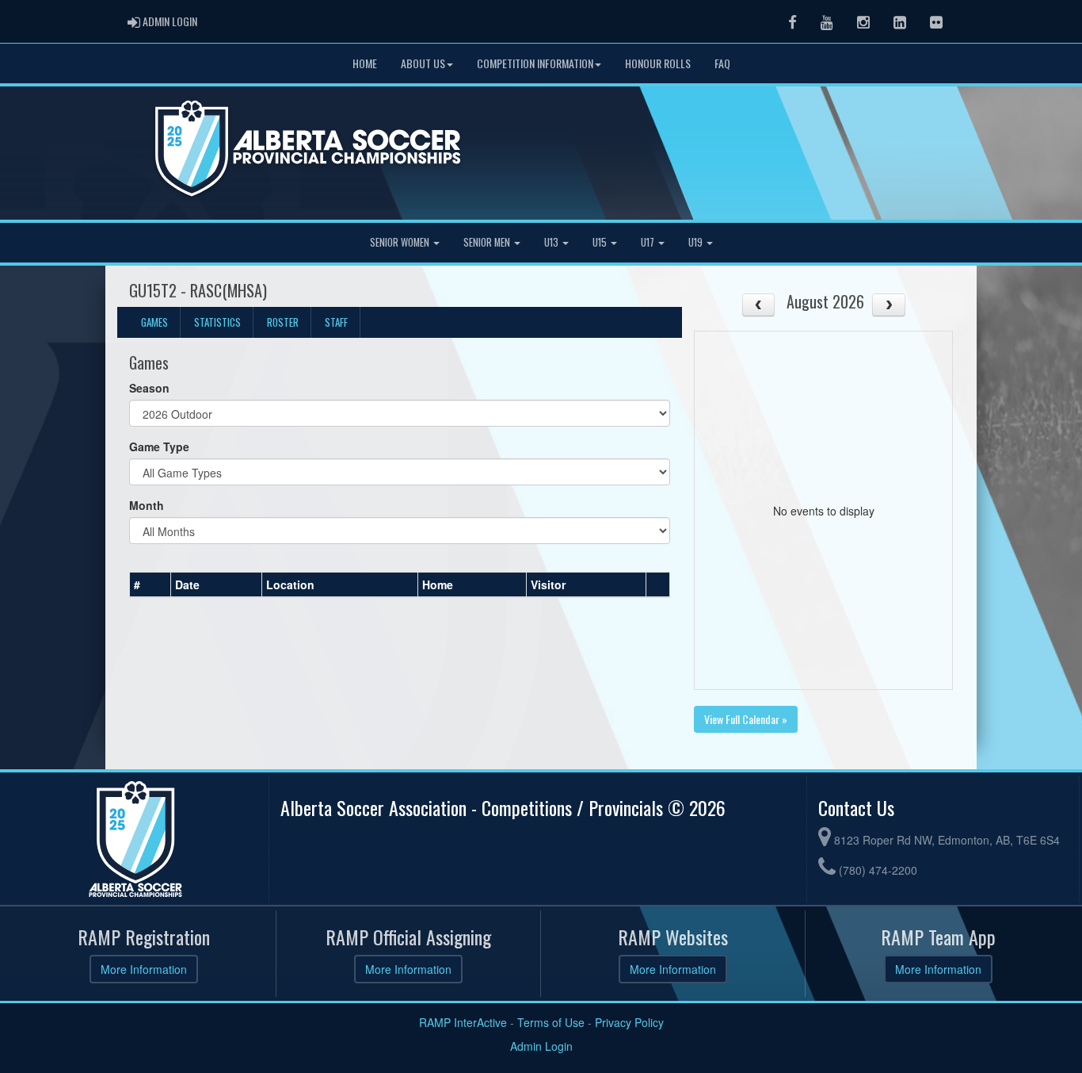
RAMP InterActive (463, 1022)
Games (154, 322)
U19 (696, 242)
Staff (336, 322)
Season (149, 388)
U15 (600, 242)
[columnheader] (150, 585)
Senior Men (487, 242)
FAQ (722, 63)
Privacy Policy (629, 1022)
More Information (144, 969)
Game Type (159, 446)
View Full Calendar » (745, 719)
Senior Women (401, 242)
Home (364, 63)
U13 (552, 242)
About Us (423, 63)
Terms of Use (551, 1022)
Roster (283, 322)
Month (146, 505)
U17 (649, 242)
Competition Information (535, 63)
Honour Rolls (658, 63)
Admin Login (541, 1046)
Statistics (217, 322)
